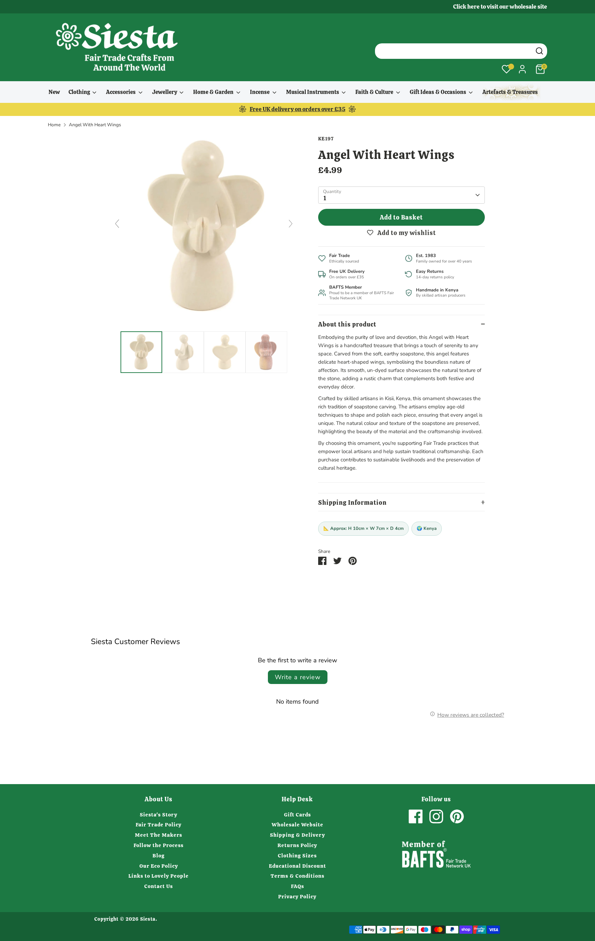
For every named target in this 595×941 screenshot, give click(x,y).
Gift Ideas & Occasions (438, 92)
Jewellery (165, 92)
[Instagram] (436, 816)
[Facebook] (415, 816)
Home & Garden (213, 92)
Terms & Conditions (297, 876)
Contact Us (158, 886)
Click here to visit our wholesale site (500, 6)
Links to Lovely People (158, 876)
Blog (159, 855)
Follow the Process (159, 845)
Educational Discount (297, 866)
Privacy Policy (297, 896)
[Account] (522, 69)
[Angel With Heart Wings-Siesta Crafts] (141, 352)
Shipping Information (352, 502)
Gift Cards (297, 814)
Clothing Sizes (297, 855)
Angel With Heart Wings (95, 124)
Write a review (298, 677)
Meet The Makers (158, 835)
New (54, 92)
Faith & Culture (374, 92)
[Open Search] (539, 51)
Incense (260, 92)
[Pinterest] (457, 816)
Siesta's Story (158, 814)
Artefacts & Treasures (510, 92)
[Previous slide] (117, 224)
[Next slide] (291, 224)
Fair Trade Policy (158, 824)
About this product (347, 324)
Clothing (80, 92)
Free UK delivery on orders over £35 (297, 109)
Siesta (148, 919)
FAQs (297, 886)
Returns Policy (297, 845)
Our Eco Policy (158, 866)
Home (54, 124)
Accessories (121, 92)
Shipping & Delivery (297, 835)
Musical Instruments (313, 92)
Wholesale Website (297, 824)
